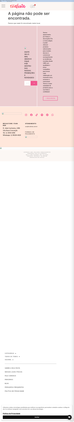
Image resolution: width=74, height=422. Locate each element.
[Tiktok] (36, 114)
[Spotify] (42, 114)
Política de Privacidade (11, 413)
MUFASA (42, 157)
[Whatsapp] (52, 114)
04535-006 (45, 156)
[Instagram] (26, 114)
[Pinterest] (47, 114)
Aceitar (37, 417)
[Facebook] (31, 114)
